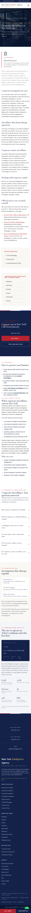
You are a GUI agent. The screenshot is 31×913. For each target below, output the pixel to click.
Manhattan (9, 281)
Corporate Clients (6, 849)
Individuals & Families (7, 854)
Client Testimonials (6, 875)
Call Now (15, 338)
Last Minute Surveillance (8, 796)
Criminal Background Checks (13, 263)
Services (8, 18)
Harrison (8, 301)
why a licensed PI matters (11, 605)
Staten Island (5, 828)
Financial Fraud (10, 259)
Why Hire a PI (5, 872)
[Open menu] (28, 5)
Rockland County (6, 840)
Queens (8, 293)
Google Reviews (7, 902)
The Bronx (4, 825)
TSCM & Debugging (11, 255)
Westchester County (7, 834)
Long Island (4, 837)
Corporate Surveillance (7, 793)
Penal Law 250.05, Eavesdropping (14, 222)
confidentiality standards (20, 603)
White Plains (9, 297)
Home (3, 18)
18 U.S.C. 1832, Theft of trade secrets (15, 215)
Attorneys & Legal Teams (8, 852)
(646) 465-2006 (23, 1)
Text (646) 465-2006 (15, 344)
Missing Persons (6, 799)
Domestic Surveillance (7, 790)
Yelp (14, 902)
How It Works (5, 866)
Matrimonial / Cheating (7, 787)
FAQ (3, 878)
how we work (6, 603)
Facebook (21, 902)
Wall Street (9, 285)
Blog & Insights (5, 881)
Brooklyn (8, 289)
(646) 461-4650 (8, 1)
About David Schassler (7, 863)
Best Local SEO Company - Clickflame (15, 907)
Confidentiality (5, 869)
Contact (4, 884)
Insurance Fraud (6, 808)
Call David (7, 911)
